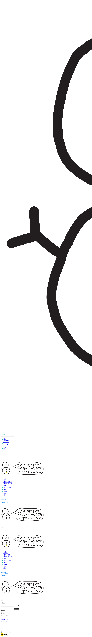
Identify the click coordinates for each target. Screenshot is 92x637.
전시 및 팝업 (6, 444)
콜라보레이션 (6, 442)
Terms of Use (4, 619)
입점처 (4, 447)
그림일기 (5, 445)
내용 (19, 605)
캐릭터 (4, 439)
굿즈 (4, 438)
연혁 (4, 448)
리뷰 (4, 449)
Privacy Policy (4, 621)
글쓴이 (2, 605)
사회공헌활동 (6, 440)
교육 (4, 443)
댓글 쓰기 (16, 608)
